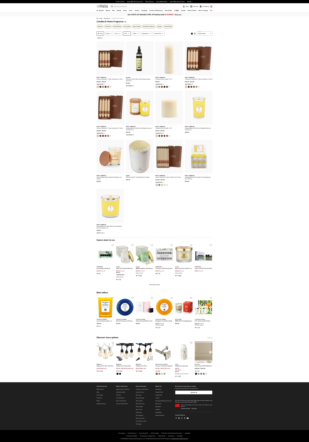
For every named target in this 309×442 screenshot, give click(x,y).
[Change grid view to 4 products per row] (192, 34)
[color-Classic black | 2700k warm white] (120, 374)
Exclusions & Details (185, 408)
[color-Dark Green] (167, 87)
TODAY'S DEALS (120, 1)
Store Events (139, 412)
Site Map (157, 409)
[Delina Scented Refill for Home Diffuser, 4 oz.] (145, 307)
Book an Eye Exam (140, 418)
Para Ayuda (99, 398)
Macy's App (138, 395)
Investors (157, 398)
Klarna (98, 392)
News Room (158, 406)
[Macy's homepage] (97, 18)
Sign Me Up (193, 392)
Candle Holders (168, 26)
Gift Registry (138, 424)
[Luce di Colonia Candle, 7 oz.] (105, 307)
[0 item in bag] (211, 6)
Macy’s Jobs (158, 403)
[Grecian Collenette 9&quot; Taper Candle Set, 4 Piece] (110, 107)
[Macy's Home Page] (102, 6)
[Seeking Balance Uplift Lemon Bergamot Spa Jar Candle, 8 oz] (198, 107)
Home (101, 18)
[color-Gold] (159, 374)
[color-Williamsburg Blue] (159, 185)
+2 (110, 86)
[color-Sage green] (199, 374)
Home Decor (107, 18)
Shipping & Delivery (101, 403)
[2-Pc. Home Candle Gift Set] (203, 307)
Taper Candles (136, 26)
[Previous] (98, 58)
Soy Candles (127, 26)
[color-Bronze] (157, 374)
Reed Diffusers (117, 26)
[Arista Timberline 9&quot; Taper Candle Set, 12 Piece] (169, 156)
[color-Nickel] (162, 374)
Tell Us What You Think (141, 421)
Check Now (194, 408)
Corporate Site (158, 395)
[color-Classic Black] (117, 374)
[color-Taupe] (103, 87)
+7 (169, 86)
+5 (110, 135)
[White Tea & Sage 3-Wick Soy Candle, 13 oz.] (125, 254)
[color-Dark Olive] (162, 87)
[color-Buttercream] (98, 87)
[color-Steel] (201, 374)
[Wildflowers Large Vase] (184, 352)
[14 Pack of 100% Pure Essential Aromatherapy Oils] (164, 254)
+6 (198, 86)
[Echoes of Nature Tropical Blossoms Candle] (140, 156)
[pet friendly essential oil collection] (105, 254)
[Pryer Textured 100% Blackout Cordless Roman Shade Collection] (203, 352)
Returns (98, 400)
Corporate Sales (159, 392)
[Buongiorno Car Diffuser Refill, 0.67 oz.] (164, 307)
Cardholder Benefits (120, 392)
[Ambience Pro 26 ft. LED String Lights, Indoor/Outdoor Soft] (105, 352)
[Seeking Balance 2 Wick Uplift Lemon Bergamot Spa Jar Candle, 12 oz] (110, 205)
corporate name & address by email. (179, 438)
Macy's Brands (139, 400)
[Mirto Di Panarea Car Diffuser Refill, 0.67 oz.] (125, 307)
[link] (110, 82)
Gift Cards (118, 395)
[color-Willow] (162, 185)
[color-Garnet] (100, 87)
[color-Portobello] (194, 87)
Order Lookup (100, 395)
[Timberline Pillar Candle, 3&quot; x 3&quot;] (169, 107)
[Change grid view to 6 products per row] (195, 33)
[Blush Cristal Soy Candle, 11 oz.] (184, 254)
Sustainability (158, 412)
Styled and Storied (159, 415)
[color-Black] (106, 87)
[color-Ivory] (164, 185)
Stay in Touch (139, 409)
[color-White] (167, 185)
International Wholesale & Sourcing (163, 400)
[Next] (122, 58)
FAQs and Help (100, 389)
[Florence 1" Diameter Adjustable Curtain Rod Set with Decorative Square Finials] (164, 352)
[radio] (98, 87)
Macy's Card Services (121, 400)
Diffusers (100, 26)
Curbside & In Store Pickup (142, 389)
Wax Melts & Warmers (148, 26)
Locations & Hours (140, 392)
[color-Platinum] (159, 87)
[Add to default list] (113, 245)
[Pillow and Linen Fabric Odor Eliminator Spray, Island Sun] (140, 58)
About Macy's (158, 389)
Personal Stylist (139, 406)
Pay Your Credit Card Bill (122, 403)
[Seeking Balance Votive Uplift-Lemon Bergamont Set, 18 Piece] (198, 156)
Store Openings (139, 415)
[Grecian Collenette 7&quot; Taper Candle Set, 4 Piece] (110, 58)
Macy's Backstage (140, 398)
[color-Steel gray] (204, 374)
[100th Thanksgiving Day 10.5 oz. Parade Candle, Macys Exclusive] (184, 307)
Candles (159, 26)
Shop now (177, 14)
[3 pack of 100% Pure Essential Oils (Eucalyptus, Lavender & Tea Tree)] (203, 254)
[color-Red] (103, 136)
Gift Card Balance (120, 398)
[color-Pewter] (164, 374)
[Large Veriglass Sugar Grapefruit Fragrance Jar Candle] (110, 156)
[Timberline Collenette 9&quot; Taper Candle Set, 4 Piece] (198, 58)
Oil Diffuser (108, 26)
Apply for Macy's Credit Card (122, 389)
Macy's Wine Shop (140, 403)
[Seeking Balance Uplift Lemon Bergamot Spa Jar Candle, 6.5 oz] (140, 107)
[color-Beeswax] (108, 87)
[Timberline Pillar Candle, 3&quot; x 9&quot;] (169, 58)
